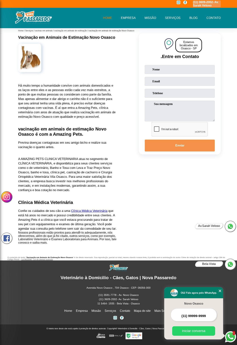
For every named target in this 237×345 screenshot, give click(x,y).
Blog (193, 17)
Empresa (128, 17)
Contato (213, 17)
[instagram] (178, 3)
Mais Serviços (163, 310)
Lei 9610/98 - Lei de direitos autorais (37, 259)
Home (107, 17)
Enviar (179, 145)
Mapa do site (142, 310)
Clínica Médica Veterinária (89, 211)
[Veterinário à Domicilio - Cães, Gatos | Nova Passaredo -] (33, 23)
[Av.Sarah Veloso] (230, 226)
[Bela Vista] (230, 264)
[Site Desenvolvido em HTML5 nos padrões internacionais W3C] (116, 335)
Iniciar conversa (193, 331)
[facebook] (185, 3)
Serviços (173, 17)
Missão (150, 17)
